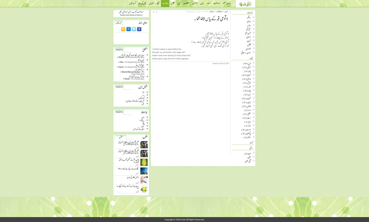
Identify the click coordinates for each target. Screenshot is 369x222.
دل (249, 63)
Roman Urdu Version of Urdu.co (131, 15)
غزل (143, 103)
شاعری (194, 2)
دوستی (249, 21)
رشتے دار (141, 120)
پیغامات (165, 3)
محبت (249, 40)
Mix (122, 62)
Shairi (121, 57)
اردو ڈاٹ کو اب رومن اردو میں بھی (131, 11)
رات (249, 117)
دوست (248, 129)
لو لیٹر (143, 117)
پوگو (143, 123)
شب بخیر (248, 33)
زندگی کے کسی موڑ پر (138, 129)
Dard (121, 66)
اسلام (209, 2)
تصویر (142, 126)
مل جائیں (119, 23)
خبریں (202, 2)
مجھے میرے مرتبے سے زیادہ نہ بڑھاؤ (128, 169)
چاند (249, 90)
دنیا (250, 121)
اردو (226, 11)
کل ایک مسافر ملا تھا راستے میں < (134, 101)
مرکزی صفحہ (227, 2)
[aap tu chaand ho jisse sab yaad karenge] (156, 12)
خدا (250, 125)
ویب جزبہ (247, 153)
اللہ (249, 86)
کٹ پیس (132, 2)
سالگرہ (249, 17)
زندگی (249, 67)
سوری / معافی (246, 52)
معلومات (186, 2)
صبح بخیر (248, 29)
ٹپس (178, 2)
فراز (143, 92)
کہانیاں (151, 2)
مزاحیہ (211, 11)
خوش (249, 82)
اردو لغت (216, 2)
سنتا (249, 137)
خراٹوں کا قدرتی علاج (133, 178)
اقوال (172, 2)
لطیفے (158, 2)
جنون (249, 157)
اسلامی (248, 37)
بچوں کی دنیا (142, 2)
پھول (249, 106)
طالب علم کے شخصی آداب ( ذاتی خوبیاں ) (129, 161)
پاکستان (248, 133)
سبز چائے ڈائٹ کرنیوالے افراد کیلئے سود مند (128, 187)
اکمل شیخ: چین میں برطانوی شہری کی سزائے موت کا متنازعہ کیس (128, 143)
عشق (249, 113)
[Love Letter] (153, 12)
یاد (250, 71)
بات (249, 102)
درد (143, 95)
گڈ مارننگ (141, 98)
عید (249, 94)
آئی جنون (248, 161)
